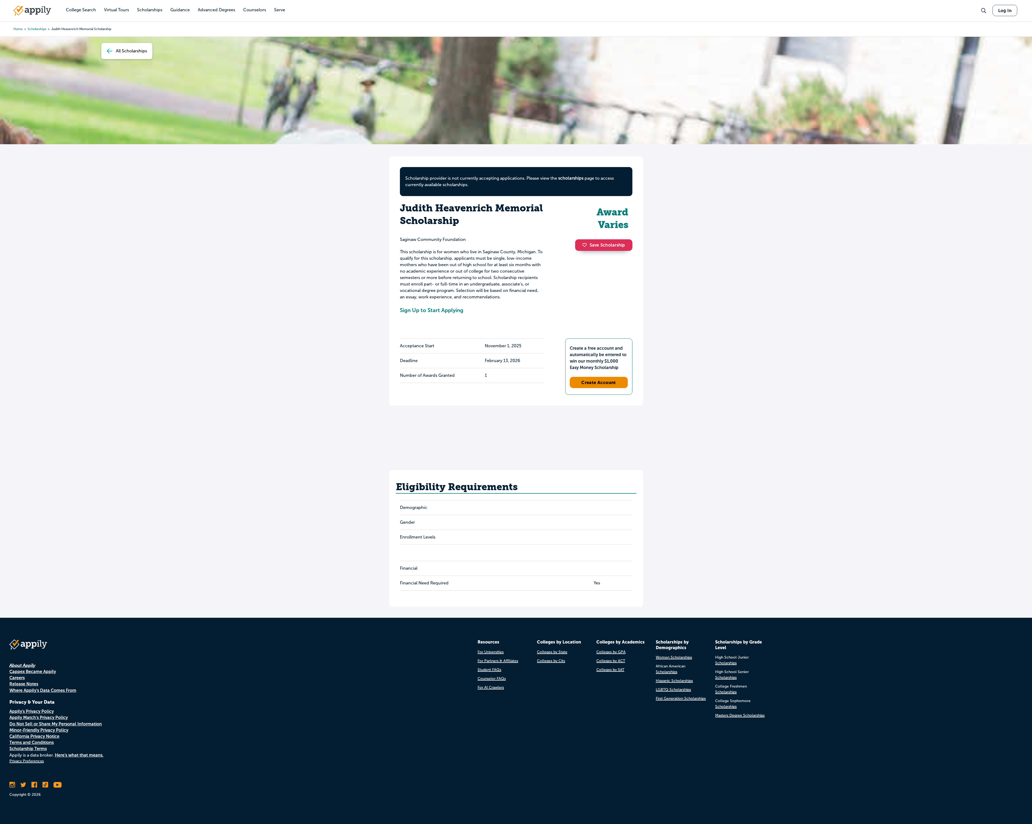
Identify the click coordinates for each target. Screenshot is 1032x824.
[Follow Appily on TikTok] (45, 785)
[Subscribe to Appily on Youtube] (57, 785)
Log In (1005, 10)
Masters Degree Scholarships (740, 715)
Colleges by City (551, 661)
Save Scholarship (607, 245)
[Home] (32, 10)
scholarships (37, 29)
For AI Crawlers (491, 687)
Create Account (598, 382)
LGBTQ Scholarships (673, 690)
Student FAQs (489, 670)
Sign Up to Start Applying (431, 310)
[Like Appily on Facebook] (34, 785)
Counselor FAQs (492, 679)
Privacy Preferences (26, 761)
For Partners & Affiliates (498, 661)
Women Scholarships (674, 657)
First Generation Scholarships (681, 698)
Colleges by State (552, 652)
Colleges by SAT (610, 670)
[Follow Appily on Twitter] (23, 785)
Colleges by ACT (610, 661)
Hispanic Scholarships (674, 681)
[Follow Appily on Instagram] (12, 785)
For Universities (491, 652)
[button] (585, 245)
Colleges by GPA (611, 652)
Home (18, 29)
